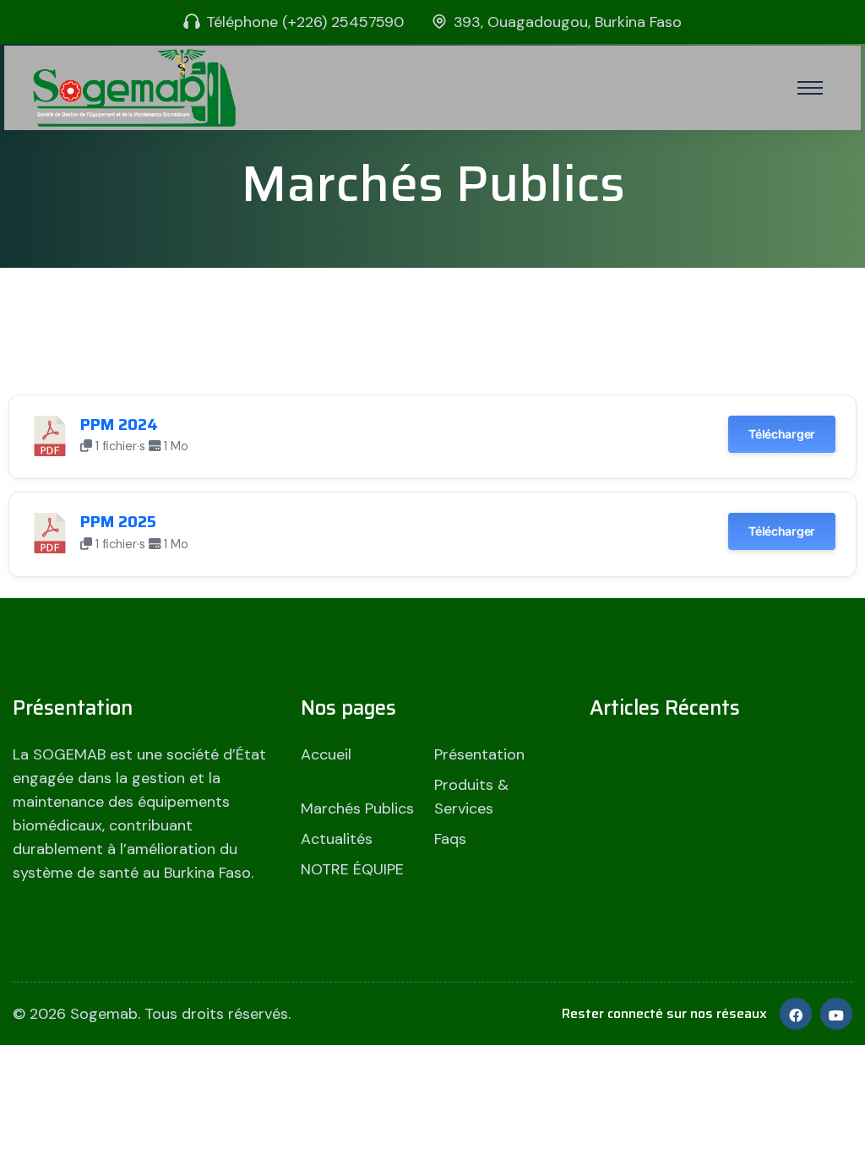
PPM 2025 (118, 521)
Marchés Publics (357, 808)
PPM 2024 (119, 424)
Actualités (337, 839)
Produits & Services (471, 797)
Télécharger (781, 434)
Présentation (479, 754)
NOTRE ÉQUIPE (352, 869)
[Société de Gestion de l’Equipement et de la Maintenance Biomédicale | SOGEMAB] (134, 87)
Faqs (450, 839)
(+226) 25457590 (343, 22)
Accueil (326, 754)
